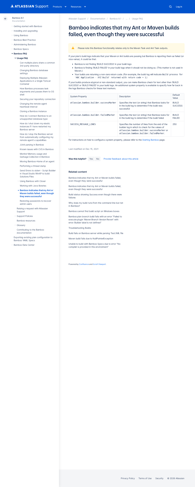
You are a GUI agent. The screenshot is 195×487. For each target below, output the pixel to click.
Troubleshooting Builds (80, 228)
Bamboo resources (26, 220)
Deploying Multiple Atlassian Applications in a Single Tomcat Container (35, 81)
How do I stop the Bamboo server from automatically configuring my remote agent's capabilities (36, 137)
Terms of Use (144, 478)
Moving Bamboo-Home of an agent (37, 161)
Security (159, 478)
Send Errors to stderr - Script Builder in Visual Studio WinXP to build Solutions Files (38, 173)
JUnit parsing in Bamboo (32, 144)
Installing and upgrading (26, 30)
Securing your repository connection (38, 99)
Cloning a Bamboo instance (33, 111)
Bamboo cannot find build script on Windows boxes (94, 211)
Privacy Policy (128, 478)
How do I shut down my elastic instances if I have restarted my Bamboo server (35, 126)
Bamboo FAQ (20, 53)
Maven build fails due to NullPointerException (91, 238)
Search (170, 6)
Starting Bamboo (150, 139)
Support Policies (25, 216)
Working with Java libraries (33, 185)
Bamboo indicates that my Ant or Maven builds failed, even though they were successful (37, 193)
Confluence (84, 264)
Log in (179, 6)
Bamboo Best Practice (25, 40)
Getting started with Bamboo (28, 26)
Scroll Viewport (99, 264)
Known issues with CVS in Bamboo (37, 149)
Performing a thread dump (33, 166)
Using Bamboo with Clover (33, 181)
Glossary (21, 225)
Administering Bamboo (25, 44)
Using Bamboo (21, 35)
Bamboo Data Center (24, 245)
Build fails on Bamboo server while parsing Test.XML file (96, 233)
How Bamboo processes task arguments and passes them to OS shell (37, 91)
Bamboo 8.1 (18, 18)
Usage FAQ (22, 58)
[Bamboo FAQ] (127, 18)
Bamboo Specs (21, 49)
